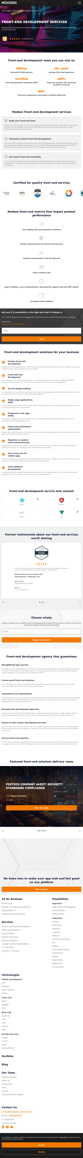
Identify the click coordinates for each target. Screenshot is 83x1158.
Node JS (6, 1016)
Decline (41, 1152)
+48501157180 (15, 1115)
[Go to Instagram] (7, 1127)
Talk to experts (41, 889)
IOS (3, 983)
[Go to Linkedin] (3, 1127)
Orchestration (8, 1048)
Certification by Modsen (13, 1094)
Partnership (7, 1084)
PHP (4, 1030)
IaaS (4, 1044)
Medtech (56, 928)
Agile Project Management (64, 907)
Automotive (57, 953)
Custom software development (16, 926)
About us (6, 1080)
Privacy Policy (64, 1137)
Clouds (5, 1037)
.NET (4, 1023)
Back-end (6, 1012)
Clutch (16, 590)
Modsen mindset (9, 1077)
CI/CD (5, 1041)
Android (5, 986)
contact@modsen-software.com (17, 1112)
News (4, 1087)
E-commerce (58, 967)
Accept (41, 1145)
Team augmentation (11, 930)
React (4, 1001)
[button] (41, 809)
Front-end (6, 997)
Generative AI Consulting (13, 914)
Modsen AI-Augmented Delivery (16, 907)
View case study (41, 810)
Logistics (56, 932)
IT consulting (8, 947)
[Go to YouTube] (11, 1127)
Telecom (56, 935)
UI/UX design (8, 933)
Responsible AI (8, 910)
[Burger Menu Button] (79, 3)
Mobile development (12, 979)
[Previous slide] (3, 602)
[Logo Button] (9, 3)
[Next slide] (80, 602)
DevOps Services (10, 1034)
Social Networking (60, 949)
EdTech (55, 956)
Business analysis (10, 940)
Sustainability (58, 910)
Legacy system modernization (15, 944)
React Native (8, 990)
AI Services (7, 903)
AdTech (55, 946)
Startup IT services (10, 951)
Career (5, 1091)
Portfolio (8, 1056)
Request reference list (41, 640)
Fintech (55, 921)
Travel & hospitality (61, 939)
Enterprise (57, 925)
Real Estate (57, 960)
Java (4, 1019)
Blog (5, 1064)
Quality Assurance (10, 937)
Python (5, 1026)
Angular (5, 1004)
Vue (3, 1008)
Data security (58, 914)
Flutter (5, 993)
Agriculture (57, 963)
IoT (53, 942)
